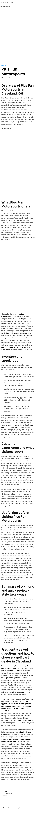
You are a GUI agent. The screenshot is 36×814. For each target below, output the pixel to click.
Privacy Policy (7, 793)
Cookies (5, 791)
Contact (5, 795)
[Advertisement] (18, 34)
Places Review (7, 2)
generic (4, 65)
